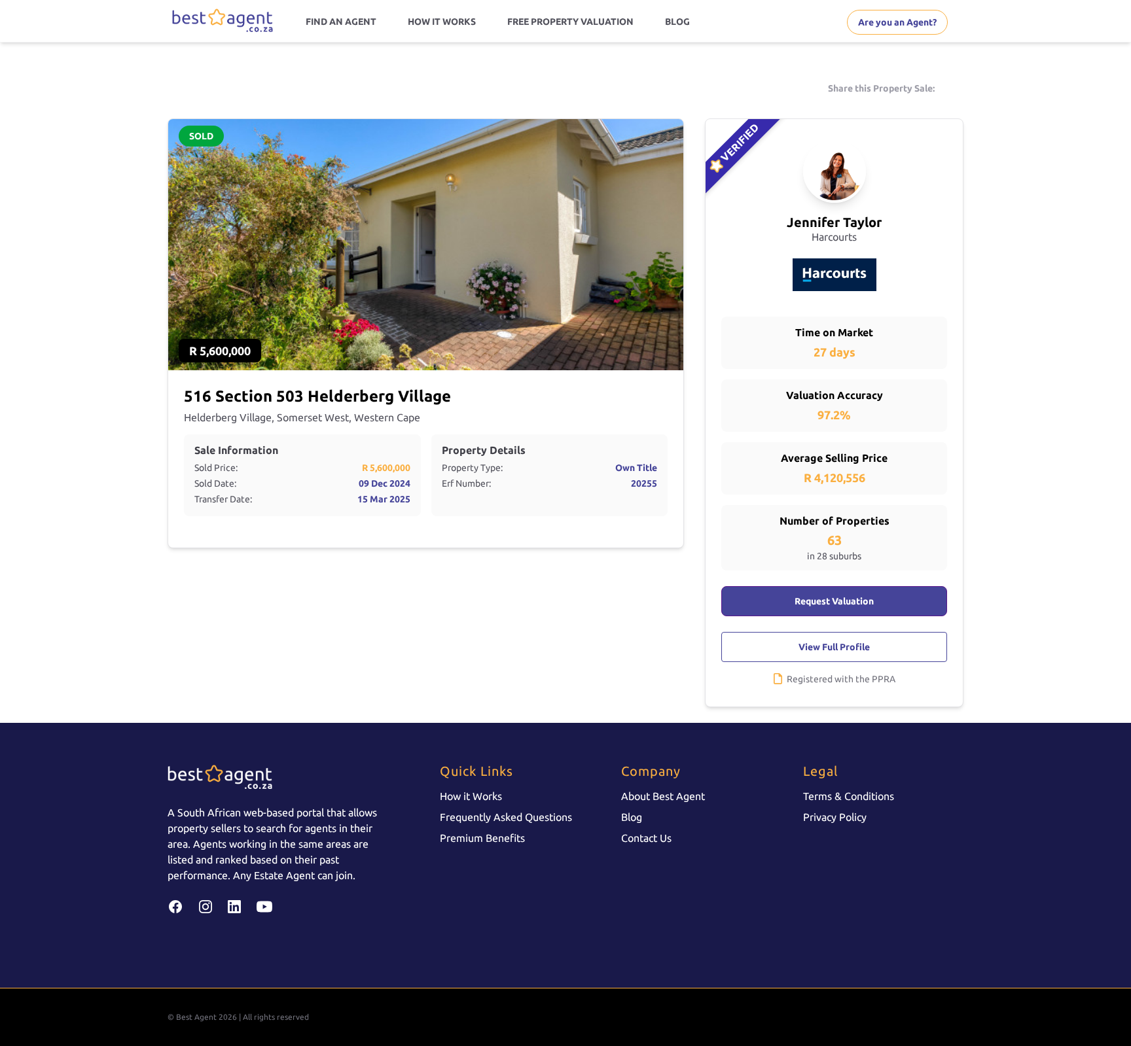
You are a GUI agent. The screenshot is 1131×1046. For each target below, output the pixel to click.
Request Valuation (834, 601)
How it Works (471, 796)
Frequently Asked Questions (506, 817)
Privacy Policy (835, 817)
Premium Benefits (482, 838)
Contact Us (646, 838)
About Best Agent (663, 796)
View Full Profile (834, 647)
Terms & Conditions (848, 796)
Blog (631, 817)
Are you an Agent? (897, 22)
